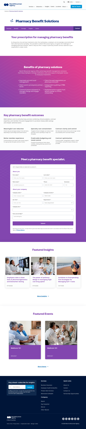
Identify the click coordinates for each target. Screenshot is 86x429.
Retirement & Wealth (47, 393)
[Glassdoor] (63, 419)
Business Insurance (46, 385)
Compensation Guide (25, 423)
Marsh (43, 401)
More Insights (42, 296)
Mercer (43, 407)
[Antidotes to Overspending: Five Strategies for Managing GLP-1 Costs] (69, 266)
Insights (47, 6)
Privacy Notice (16, 423)
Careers (78, 2)
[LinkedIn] (78, 419)
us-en (70, 2)
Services (31, 6)
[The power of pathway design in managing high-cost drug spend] (43, 266)
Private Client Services (47, 391)
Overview (9, 28)
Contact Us (66, 391)
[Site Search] (64, 2)
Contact (77, 28)
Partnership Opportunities (71, 393)
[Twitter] (69, 419)
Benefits (16, 28)
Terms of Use (10, 423)
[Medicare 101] (25, 333)
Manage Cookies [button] (34, 423)
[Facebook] (72, 419)
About (64, 6)
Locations (58, 6)
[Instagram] (66, 419)
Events (52, 6)
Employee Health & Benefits (49, 388)
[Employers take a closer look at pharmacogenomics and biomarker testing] (17, 266)
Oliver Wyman (45, 410)
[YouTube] (75, 419)
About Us (66, 385)
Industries (39, 6)
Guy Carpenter (45, 404)
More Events (42, 366)
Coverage (23, 28)
